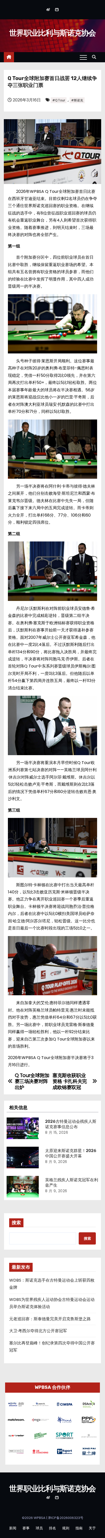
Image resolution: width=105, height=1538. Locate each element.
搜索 (16, 1222)
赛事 (26, 1528)
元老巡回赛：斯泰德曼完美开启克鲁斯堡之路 (50, 1319)
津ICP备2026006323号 (65, 1517)
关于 (92, 1528)
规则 (65, 1528)
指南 (79, 1528)
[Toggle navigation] (83, 57)
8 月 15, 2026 (56, 1132)
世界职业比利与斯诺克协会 (52, 33)
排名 (52, 1528)
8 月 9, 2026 (56, 1161)
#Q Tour (58, 100)
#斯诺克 (77, 100)
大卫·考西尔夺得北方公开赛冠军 (38, 1331)
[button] (95, 57)
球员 (39, 1528)
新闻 (12, 1528)
